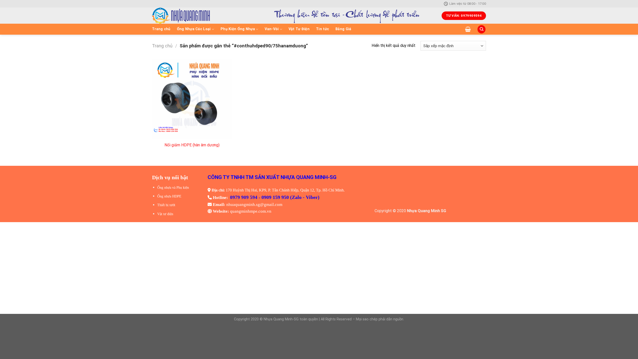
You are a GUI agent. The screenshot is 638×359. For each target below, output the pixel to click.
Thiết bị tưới (166, 205)
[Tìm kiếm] (481, 29)
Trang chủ (161, 29)
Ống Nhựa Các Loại (194, 29)
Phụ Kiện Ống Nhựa (238, 29)
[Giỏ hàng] (468, 29)
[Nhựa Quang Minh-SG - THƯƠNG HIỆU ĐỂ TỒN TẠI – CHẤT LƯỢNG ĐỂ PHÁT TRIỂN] (198, 15)
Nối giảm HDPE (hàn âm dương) (192, 145)
